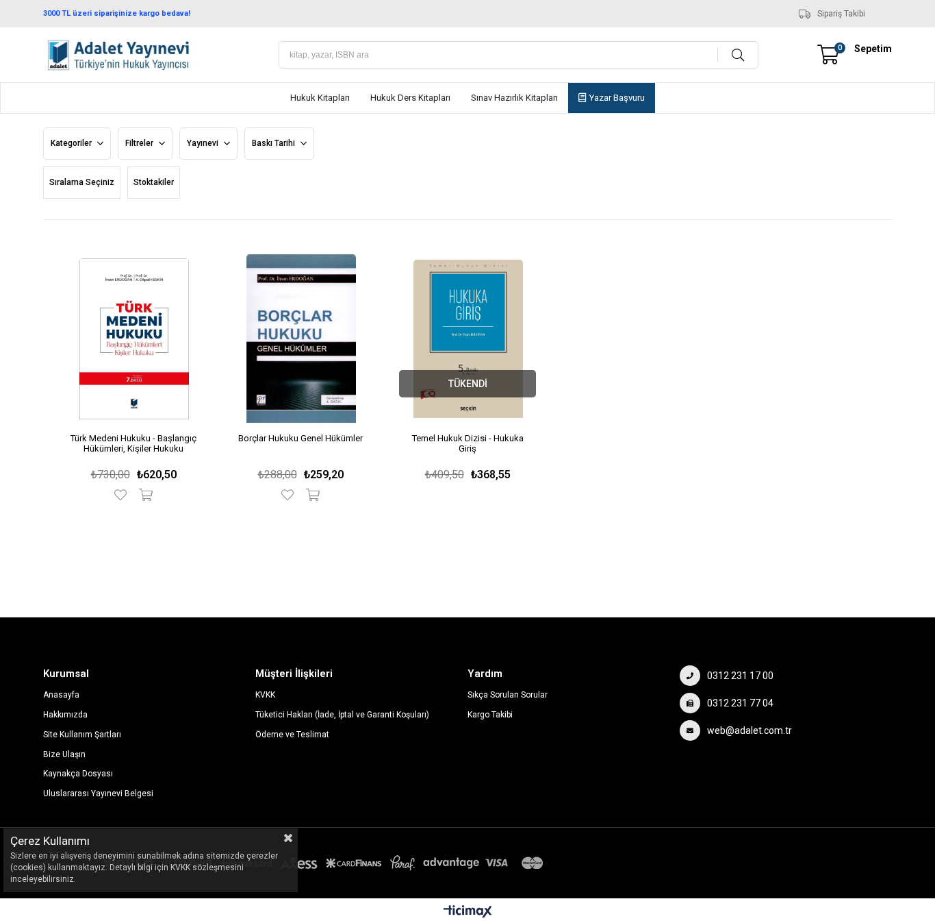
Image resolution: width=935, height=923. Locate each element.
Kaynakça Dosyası (78, 773)
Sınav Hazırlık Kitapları (514, 98)
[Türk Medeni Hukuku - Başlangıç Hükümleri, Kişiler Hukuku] (134, 338)
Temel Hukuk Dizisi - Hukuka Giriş (468, 443)
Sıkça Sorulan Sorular (507, 695)
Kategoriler (72, 143)
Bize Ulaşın (64, 754)
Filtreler (140, 143)
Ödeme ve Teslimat (292, 734)
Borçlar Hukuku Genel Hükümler (300, 438)
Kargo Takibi (490, 714)
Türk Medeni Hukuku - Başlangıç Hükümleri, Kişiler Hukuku (133, 443)
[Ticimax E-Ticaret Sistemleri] (468, 912)
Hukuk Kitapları (320, 98)
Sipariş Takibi (841, 14)
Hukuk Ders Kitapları (410, 98)
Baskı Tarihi (274, 143)
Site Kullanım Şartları (82, 734)
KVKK (265, 695)
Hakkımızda (65, 714)
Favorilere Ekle (123, 495)
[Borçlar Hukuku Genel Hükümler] (301, 338)
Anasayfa (61, 695)
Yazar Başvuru (617, 98)
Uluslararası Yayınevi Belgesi (98, 793)
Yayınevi (203, 143)
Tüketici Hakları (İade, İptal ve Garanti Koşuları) (342, 714)
